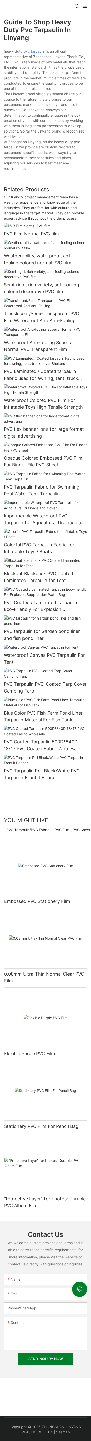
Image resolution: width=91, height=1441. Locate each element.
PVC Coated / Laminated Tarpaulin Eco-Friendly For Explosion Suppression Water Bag (40, 606)
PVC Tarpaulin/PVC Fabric (27, 830)
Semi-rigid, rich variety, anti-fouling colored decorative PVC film (41, 288)
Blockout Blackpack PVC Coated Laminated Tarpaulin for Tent (38, 577)
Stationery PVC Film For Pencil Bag (41, 1126)
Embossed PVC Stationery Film (37, 901)
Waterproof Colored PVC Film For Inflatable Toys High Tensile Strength (43, 404)
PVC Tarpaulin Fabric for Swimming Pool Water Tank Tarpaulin (41, 490)
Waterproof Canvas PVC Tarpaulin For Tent (44, 658)
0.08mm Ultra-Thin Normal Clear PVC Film (44, 977)
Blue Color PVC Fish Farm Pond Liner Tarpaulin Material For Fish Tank (43, 716)
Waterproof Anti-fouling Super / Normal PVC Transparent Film (37, 346)
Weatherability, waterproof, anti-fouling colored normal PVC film (38, 259)
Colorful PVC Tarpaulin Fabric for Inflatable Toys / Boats (39, 548)
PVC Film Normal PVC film (31, 233)
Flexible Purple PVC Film (29, 1053)
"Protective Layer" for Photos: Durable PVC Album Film (45, 1202)
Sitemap (63, 1432)
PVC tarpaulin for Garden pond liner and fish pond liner (42, 635)
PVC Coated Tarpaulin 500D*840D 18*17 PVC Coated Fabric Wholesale (42, 745)
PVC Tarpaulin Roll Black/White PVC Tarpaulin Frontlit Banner (42, 774)
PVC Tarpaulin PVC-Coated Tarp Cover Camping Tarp (45, 687)
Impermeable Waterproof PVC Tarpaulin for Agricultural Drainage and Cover (45, 519)
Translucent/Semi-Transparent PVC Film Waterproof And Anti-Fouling (41, 317)
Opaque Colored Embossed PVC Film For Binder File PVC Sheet (43, 461)
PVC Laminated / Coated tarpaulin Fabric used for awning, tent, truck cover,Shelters (41, 375)
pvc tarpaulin (34, 51)
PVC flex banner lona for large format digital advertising (44, 432)
